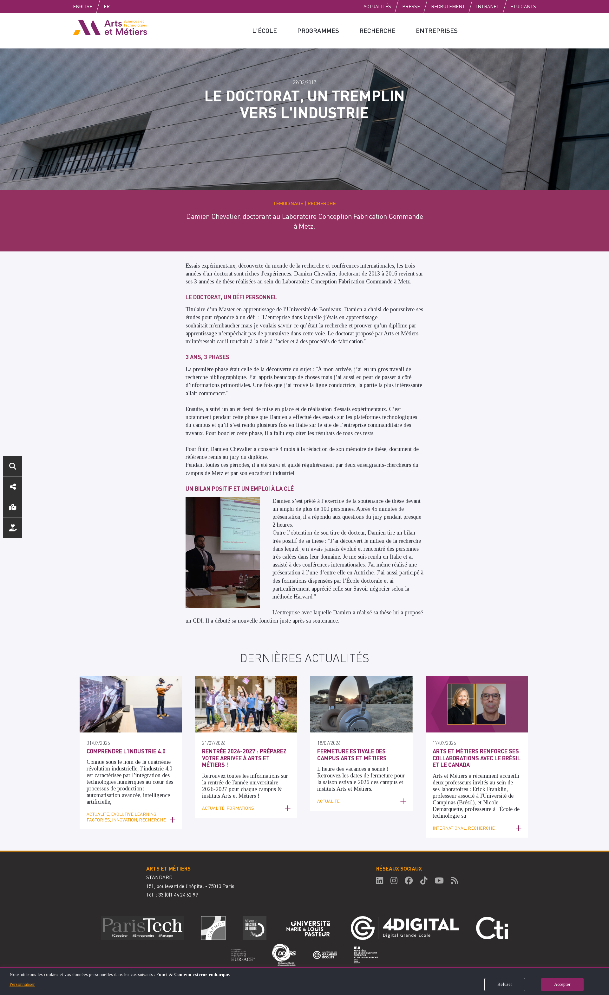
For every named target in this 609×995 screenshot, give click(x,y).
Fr (107, 6)
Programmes (318, 30)
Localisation (12, 507)
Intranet (487, 6)
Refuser (504, 984)
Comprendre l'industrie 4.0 (126, 751)
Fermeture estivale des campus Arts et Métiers (352, 754)
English (83, 6)
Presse (411, 6)
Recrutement (448, 6)
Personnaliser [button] (22, 984)
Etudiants (523, 6)
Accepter (562, 984)
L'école (264, 30)
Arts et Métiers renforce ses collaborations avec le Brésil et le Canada (477, 757)
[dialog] (304, 981)
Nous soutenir (12, 528)
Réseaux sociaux (12, 487)
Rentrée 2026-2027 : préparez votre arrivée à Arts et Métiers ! (244, 757)
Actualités (377, 6)
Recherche (377, 30)
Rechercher (12, 466)
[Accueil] (110, 27)
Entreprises (437, 30)
